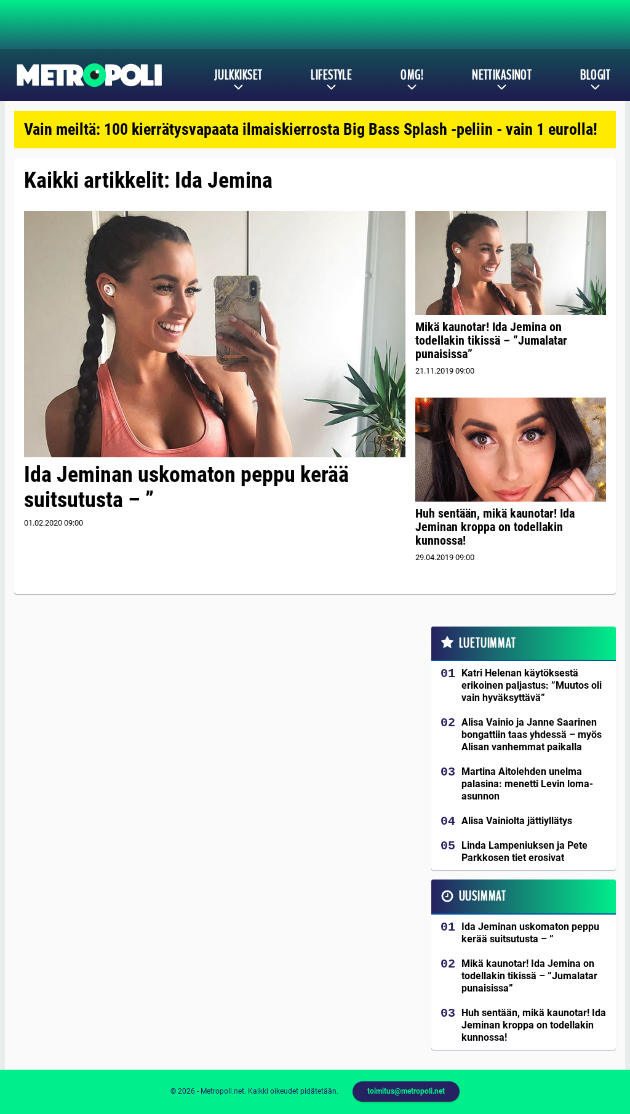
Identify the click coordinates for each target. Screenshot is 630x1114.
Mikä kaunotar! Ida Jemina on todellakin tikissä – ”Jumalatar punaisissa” (491, 340)
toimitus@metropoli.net (406, 1091)
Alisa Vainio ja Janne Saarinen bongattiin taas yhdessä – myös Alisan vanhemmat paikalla (531, 734)
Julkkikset (238, 75)
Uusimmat (482, 896)
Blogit (595, 75)
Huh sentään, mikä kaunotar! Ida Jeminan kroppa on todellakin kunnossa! (495, 527)
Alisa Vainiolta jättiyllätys (516, 821)
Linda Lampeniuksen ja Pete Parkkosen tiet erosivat (524, 852)
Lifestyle (331, 75)
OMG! (412, 75)
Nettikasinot (502, 75)
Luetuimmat (487, 643)
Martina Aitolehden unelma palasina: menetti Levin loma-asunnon (527, 784)
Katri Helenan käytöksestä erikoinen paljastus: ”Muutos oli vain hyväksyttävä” (531, 685)
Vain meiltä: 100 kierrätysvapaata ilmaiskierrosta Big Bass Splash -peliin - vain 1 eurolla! (310, 129)
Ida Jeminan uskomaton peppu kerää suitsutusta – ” (186, 487)
